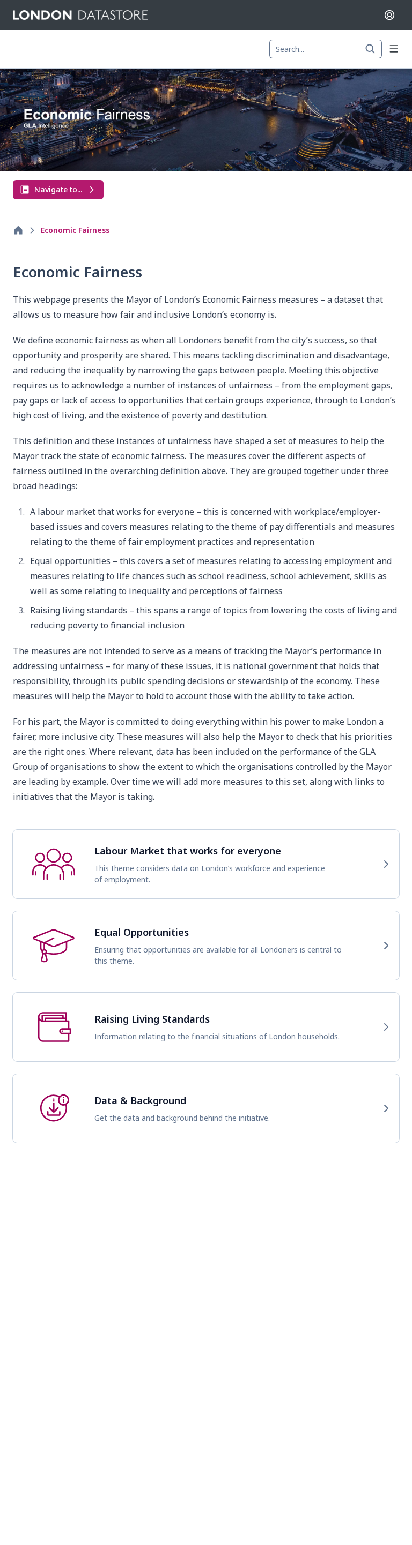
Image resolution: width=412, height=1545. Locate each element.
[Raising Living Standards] (206, 1027)
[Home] (18, 230)
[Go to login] (389, 15)
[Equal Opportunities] (206, 945)
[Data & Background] (206, 1108)
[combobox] (325, 49)
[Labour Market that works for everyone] (206, 864)
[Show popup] (373, 49)
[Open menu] (393, 48)
